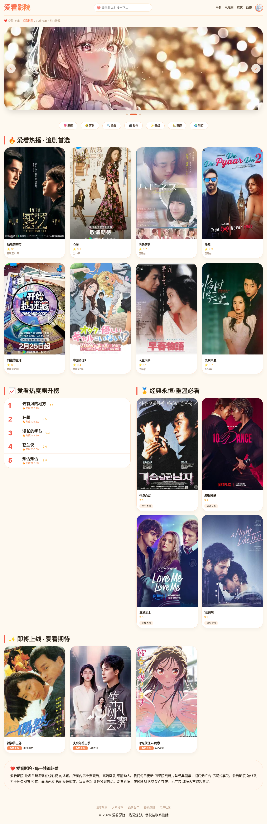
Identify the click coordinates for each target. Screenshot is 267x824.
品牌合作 (133, 807)
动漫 (249, 7)
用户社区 (165, 807)
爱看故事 (101, 807)
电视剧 (229, 7)
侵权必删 (149, 807)
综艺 (240, 7)
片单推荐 (117, 807)
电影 (218, 7)
